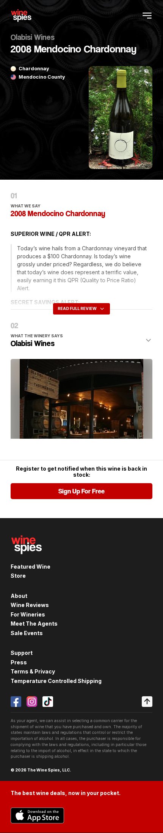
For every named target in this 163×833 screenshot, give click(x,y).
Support (22, 653)
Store (18, 575)
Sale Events (27, 633)
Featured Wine (30, 566)
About (19, 596)
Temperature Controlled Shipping (56, 681)
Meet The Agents (34, 623)
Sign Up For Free (81, 491)
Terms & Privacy (33, 671)
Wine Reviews (30, 605)
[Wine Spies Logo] (26, 558)
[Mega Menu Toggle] (147, 15)
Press (19, 662)
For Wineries (28, 614)
